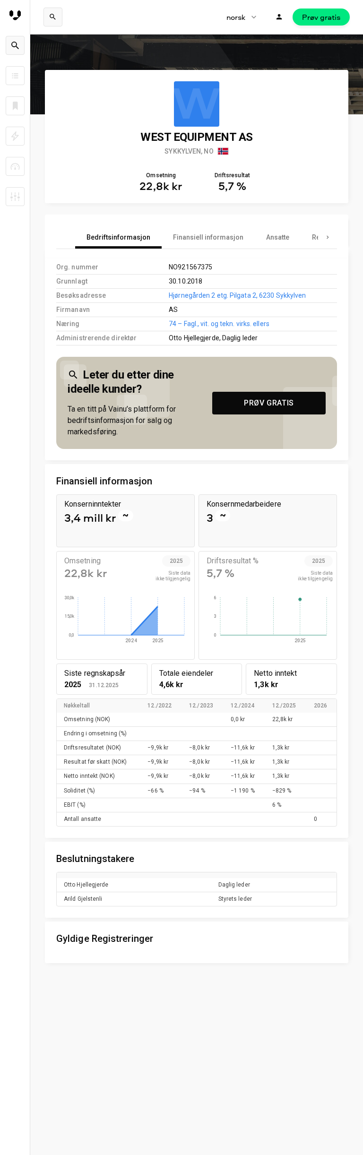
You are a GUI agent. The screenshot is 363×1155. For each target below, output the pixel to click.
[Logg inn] (279, 17)
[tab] (118, 237)
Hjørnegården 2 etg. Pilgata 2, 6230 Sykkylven (237, 295)
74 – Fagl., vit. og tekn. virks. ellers (219, 324)
